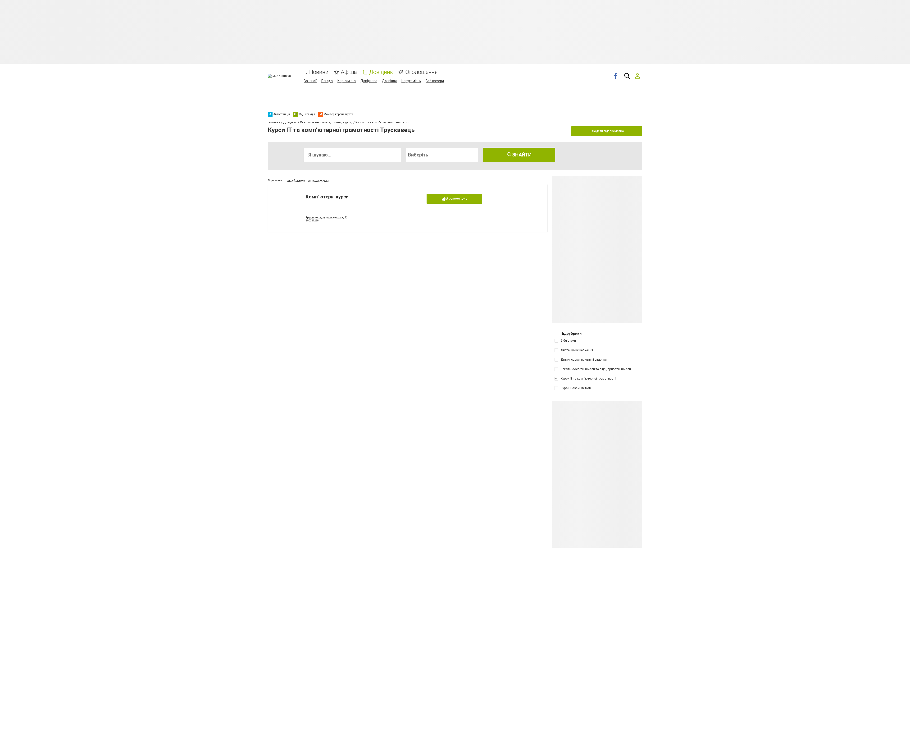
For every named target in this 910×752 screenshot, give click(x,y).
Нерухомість (411, 81)
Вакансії (310, 81)
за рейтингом (296, 180)
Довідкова (368, 81)
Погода (327, 81)
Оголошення (421, 72)
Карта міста (346, 81)
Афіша (349, 72)
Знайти (521, 155)
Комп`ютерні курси (327, 197)
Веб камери (435, 81)
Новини (318, 72)
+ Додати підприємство (606, 131)
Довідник (381, 72)
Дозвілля (389, 81)
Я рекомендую (456, 198)
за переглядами (318, 180)
